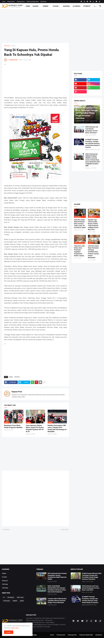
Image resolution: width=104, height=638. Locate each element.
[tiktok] (99, 1)
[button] (95, 6)
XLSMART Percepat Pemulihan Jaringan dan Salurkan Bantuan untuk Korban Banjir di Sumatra (92, 143)
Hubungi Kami (21, 1)
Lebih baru (6, 529)
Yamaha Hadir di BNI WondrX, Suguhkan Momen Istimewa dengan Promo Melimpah (57, 600)
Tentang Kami (11, 1)
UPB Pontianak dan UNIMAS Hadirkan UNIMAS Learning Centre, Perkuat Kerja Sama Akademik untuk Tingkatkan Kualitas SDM (92, 159)
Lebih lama (64, 529)
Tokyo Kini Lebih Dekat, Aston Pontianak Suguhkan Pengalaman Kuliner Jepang (79, 250)
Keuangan (11, 597)
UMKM (15, 601)
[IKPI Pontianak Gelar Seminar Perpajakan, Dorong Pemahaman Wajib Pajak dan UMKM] (41, 575)
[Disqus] (35, 499)
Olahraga (76, 6)
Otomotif (86, 6)
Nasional (66, 6)
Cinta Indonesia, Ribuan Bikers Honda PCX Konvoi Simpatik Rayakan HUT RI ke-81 (35, 429)
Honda (13, 46)
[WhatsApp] (32, 382)
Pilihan (55, 6)
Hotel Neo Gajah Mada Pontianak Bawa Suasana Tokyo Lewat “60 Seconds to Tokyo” (80, 223)
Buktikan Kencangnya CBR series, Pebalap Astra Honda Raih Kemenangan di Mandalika (57, 429)
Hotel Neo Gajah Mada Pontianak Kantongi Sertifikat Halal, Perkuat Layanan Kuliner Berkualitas (93, 251)
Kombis (45, 6)
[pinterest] (87, 1)
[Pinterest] (36, 382)
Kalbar (35, 6)
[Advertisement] (52, 26)
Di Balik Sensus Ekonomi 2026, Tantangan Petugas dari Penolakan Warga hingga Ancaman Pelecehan (92, 576)
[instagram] (84, 1)
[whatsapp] (93, 1)
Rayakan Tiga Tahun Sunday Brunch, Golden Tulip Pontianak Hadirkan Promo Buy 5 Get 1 (93, 224)
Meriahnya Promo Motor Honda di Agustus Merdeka (13, 426)
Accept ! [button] (8, 632)
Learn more (14, 628)
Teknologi (5, 588)
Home (3, 1)
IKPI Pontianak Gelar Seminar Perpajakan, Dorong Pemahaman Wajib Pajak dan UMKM (57, 576)
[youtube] (96, 1)
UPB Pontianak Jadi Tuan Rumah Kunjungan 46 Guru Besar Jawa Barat (91, 130)
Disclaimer (43, 1)
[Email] (40, 382)
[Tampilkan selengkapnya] (44, 382)
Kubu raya (20, 597)
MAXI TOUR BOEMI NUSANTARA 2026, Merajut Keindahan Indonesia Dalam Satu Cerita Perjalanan (57, 589)
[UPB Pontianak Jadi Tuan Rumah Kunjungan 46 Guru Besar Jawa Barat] (79, 129)
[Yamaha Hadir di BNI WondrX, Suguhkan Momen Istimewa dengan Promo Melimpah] (41, 601)
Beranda (6, 46)
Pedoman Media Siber (33, 1)
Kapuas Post (17, 392)
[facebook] (81, 1)
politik (22, 601)
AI (4, 597)
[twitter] (90, 1)
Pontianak (6, 601)
